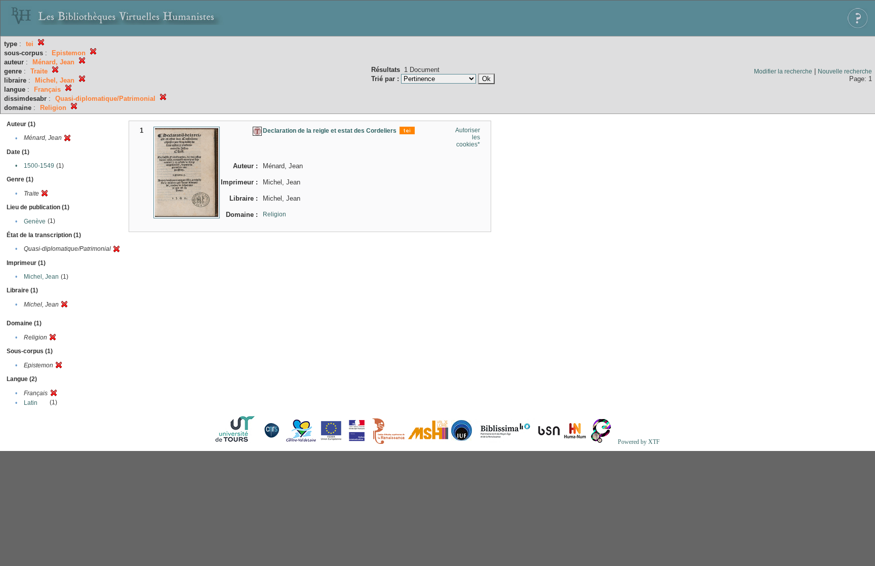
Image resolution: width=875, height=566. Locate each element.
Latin (30, 402)
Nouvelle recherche (845, 71)
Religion (274, 214)
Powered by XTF (639, 441)
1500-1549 (39, 165)
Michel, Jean (41, 276)
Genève (35, 221)
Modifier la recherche (783, 71)
